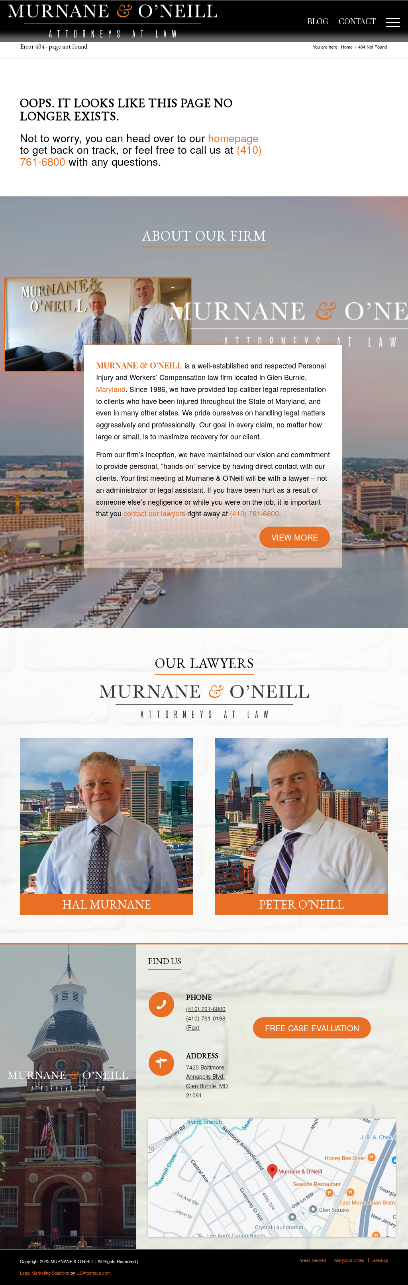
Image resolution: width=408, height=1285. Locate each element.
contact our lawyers (154, 513)
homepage (233, 137)
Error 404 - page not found (53, 46)
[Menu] (390, 21)
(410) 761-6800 (254, 513)
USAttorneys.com (93, 1272)
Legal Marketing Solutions (44, 1272)
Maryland (111, 389)
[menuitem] (317, 21)
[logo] (112, 21)
